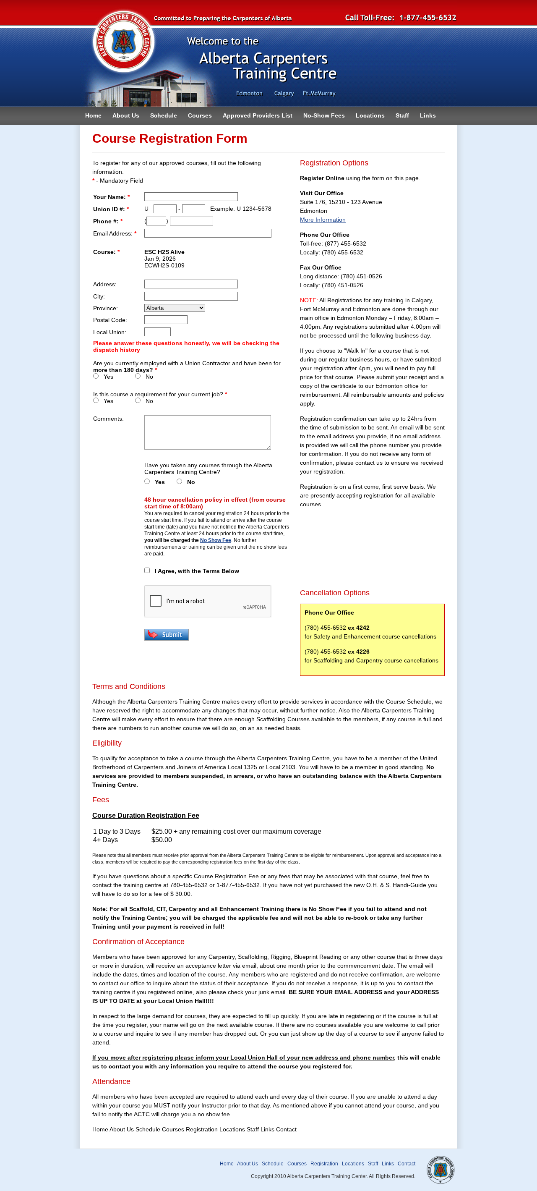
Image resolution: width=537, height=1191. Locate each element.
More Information (323, 219)
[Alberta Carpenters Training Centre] (268, 104)
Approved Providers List (257, 115)
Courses (200, 115)
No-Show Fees (324, 115)
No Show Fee (215, 540)
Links (428, 115)
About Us (125, 115)
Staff (402, 115)
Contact (406, 1164)
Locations (370, 115)
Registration (324, 1164)
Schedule (163, 115)
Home (93, 115)
